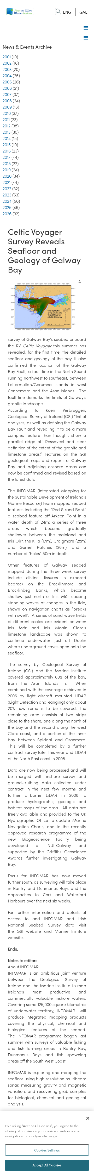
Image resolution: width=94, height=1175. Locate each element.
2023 (7, 194)
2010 (7, 113)
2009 (7, 107)
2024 (7, 201)
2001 (7, 56)
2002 (7, 63)
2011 (6, 119)
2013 (6, 132)
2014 (7, 138)
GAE (83, 12)
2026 (7, 213)
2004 (7, 75)
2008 (7, 100)
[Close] (87, 1118)
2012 (6, 125)
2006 (7, 88)
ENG (67, 12)
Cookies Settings (47, 1150)
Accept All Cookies (47, 1165)
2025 (7, 207)
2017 (6, 157)
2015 (7, 144)
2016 (7, 151)
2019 (7, 169)
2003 (7, 69)
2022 (7, 188)
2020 (7, 176)
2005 (7, 81)
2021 (6, 182)
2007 (7, 94)
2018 (7, 163)
